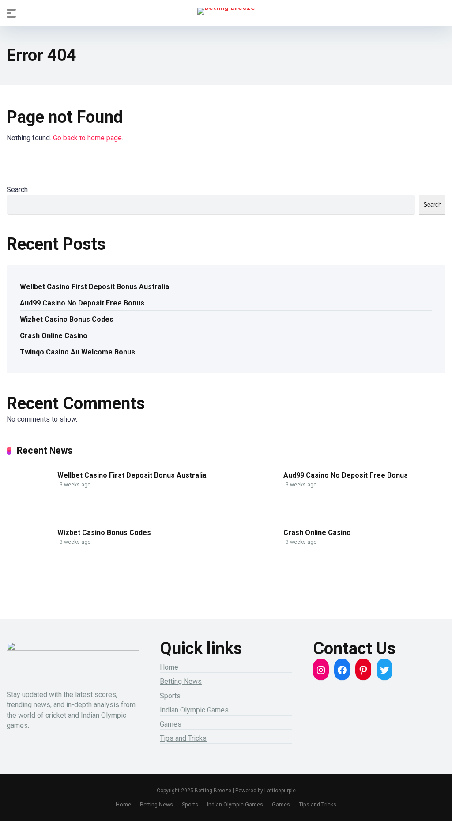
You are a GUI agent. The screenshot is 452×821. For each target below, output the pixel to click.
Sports (170, 696)
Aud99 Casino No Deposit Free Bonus (82, 303)
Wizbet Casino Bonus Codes (66, 319)
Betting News (181, 681)
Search (17, 189)
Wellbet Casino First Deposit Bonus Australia (94, 286)
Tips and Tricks (183, 738)
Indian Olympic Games (194, 710)
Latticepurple (280, 790)
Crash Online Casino (53, 335)
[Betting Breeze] (226, 11)
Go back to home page (87, 138)
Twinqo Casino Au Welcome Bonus (77, 352)
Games (170, 724)
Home (169, 667)
